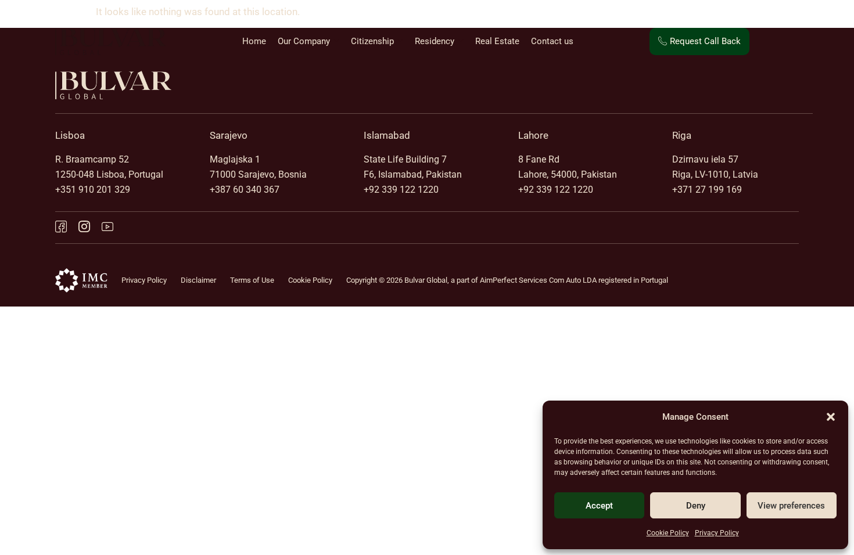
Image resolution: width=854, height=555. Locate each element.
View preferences (791, 505)
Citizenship (372, 41)
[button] (831, 417)
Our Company (304, 41)
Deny (695, 505)
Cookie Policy (668, 533)
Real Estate (497, 41)
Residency (434, 41)
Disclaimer (198, 280)
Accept (599, 505)
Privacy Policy (717, 533)
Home (254, 41)
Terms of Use (252, 280)
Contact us (552, 41)
